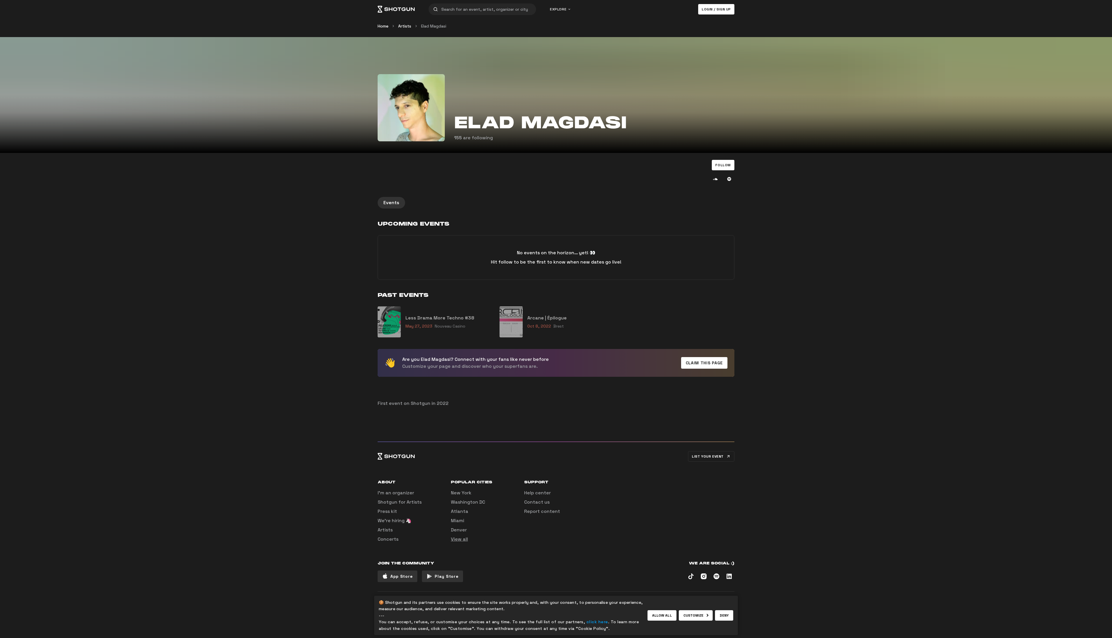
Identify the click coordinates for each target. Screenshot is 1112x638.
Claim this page (704, 362)
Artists (404, 26)
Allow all (662, 615)
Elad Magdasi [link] (433, 26)
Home (383, 26)
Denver (459, 530)
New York (461, 493)
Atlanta (459, 511)
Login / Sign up (716, 9)
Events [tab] (391, 203)
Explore (558, 9)
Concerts (388, 539)
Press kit (387, 511)
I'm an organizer (396, 493)
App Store (401, 576)
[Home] (396, 9)
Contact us (537, 502)
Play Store (446, 576)
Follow (723, 165)
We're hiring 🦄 (394, 521)
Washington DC (468, 502)
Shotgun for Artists (400, 502)
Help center (537, 493)
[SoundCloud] (715, 179)
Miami (457, 521)
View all (459, 539)
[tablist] (556, 203)
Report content (542, 511)
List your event (708, 456)
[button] (723, 165)
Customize (693, 615)
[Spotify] (729, 179)
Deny (724, 615)
